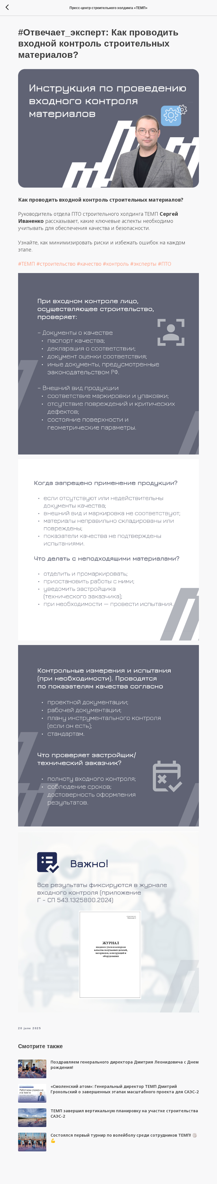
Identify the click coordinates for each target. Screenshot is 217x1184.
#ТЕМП (26, 263)
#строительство (55, 263)
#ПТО (164, 263)
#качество (89, 263)
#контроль (116, 263)
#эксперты (143, 263)
